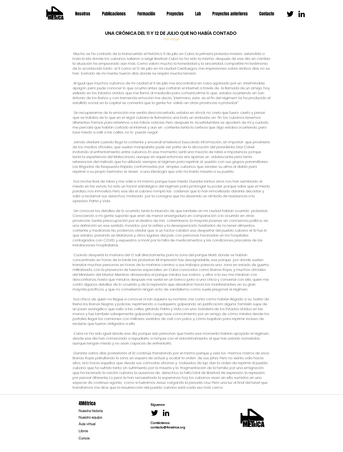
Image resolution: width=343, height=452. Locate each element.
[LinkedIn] (301, 13)
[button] (85, 14)
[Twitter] (290, 13)
